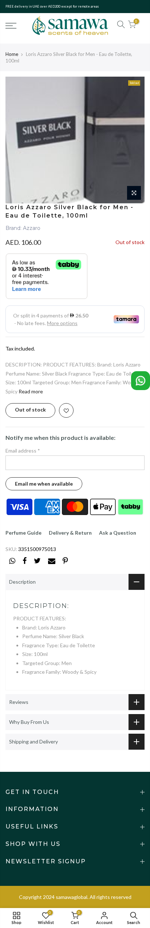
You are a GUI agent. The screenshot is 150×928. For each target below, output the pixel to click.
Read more (31, 391)
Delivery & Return (70, 533)
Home (11, 54)
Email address (22, 450)
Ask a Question (117, 533)
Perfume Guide (23, 533)
